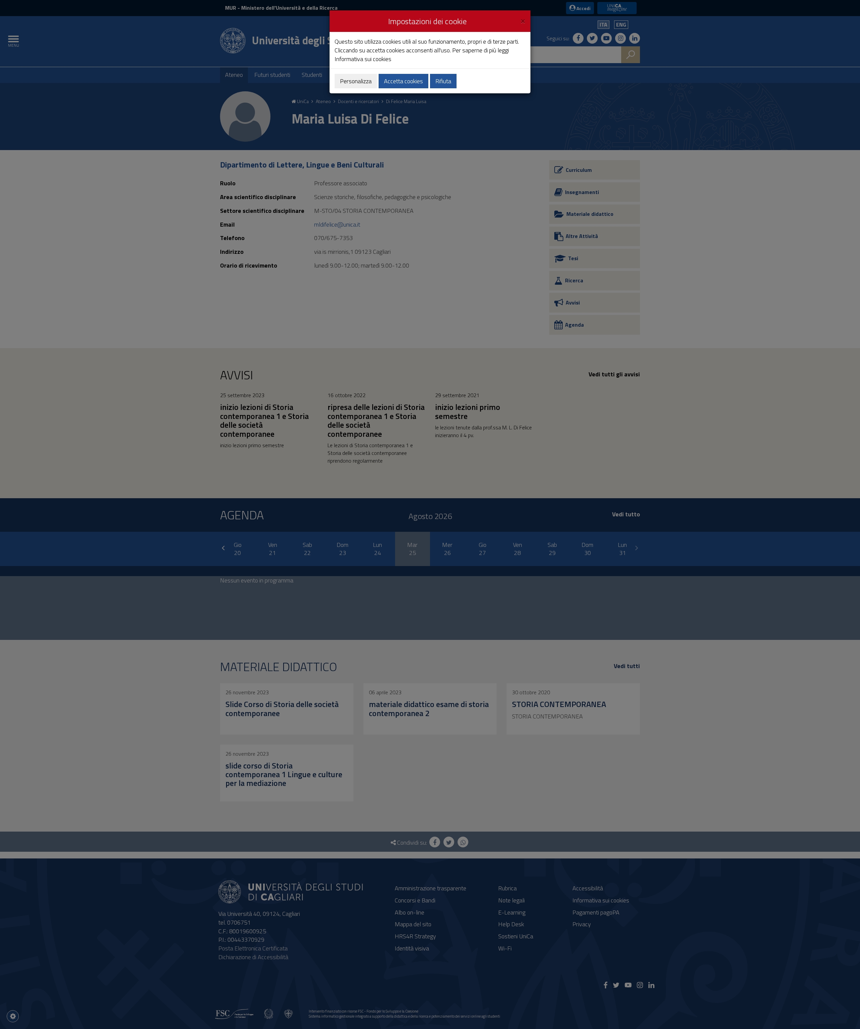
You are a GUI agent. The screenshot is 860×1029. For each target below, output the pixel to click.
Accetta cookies (403, 81)
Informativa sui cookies (363, 58)
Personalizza (356, 81)
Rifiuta (443, 81)
